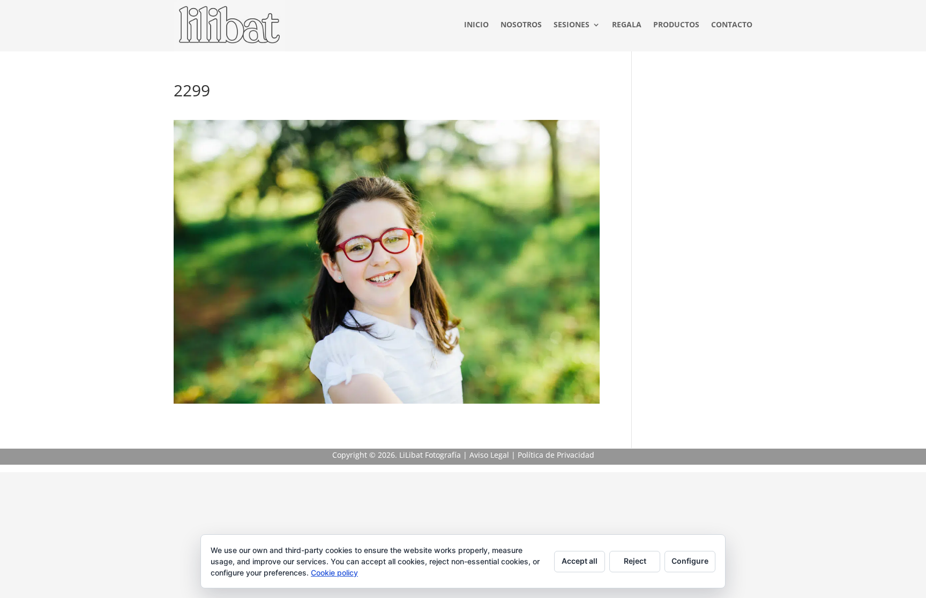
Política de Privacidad (556, 455)
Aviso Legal (489, 455)
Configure (689, 560)
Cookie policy (334, 572)
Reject (635, 560)
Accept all (580, 560)
